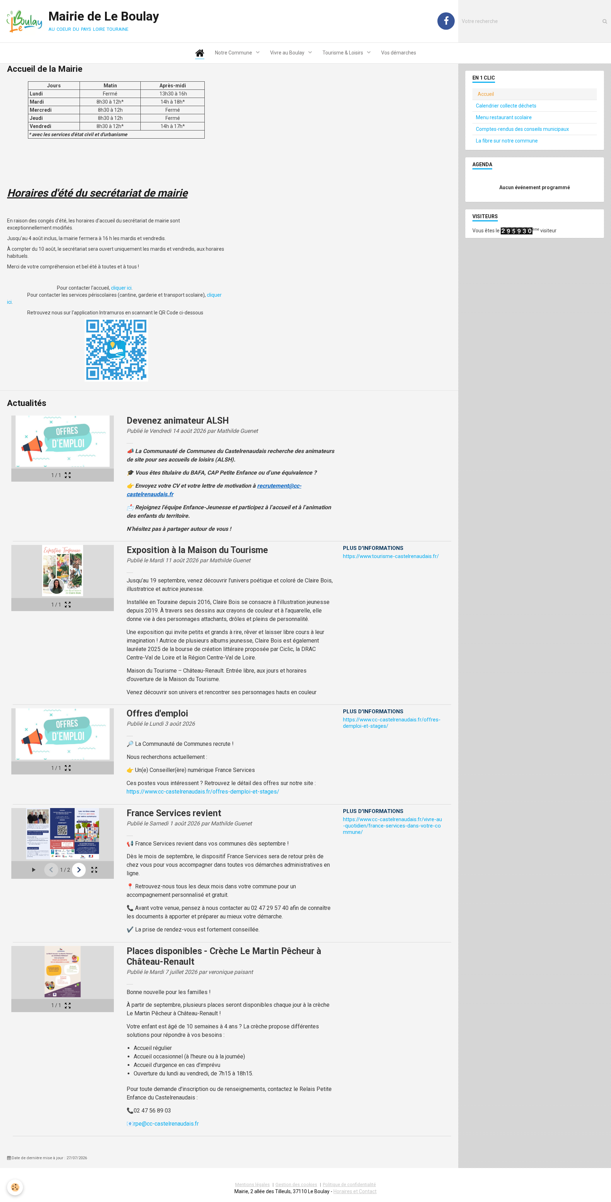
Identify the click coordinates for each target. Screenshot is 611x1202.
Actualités (26, 403)
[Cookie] (15, 1187)
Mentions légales (252, 1184)
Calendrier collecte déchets (506, 106)
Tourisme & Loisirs (343, 53)
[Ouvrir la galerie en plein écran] (67, 475)
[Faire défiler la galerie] (34, 870)
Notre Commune (234, 53)
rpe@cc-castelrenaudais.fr (166, 1123)
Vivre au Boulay (288, 53)
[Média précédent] (51, 870)
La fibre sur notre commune (507, 141)
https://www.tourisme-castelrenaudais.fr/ (391, 556)
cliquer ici (121, 288)
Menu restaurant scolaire (504, 117)
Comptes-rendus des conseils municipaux (522, 129)
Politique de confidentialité (349, 1184)
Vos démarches (398, 53)
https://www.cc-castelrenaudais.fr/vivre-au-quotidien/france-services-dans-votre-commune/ (392, 825)
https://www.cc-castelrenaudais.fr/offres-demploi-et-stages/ (203, 791)
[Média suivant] (79, 870)
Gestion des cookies (296, 1184)
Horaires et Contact (355, 1191)
